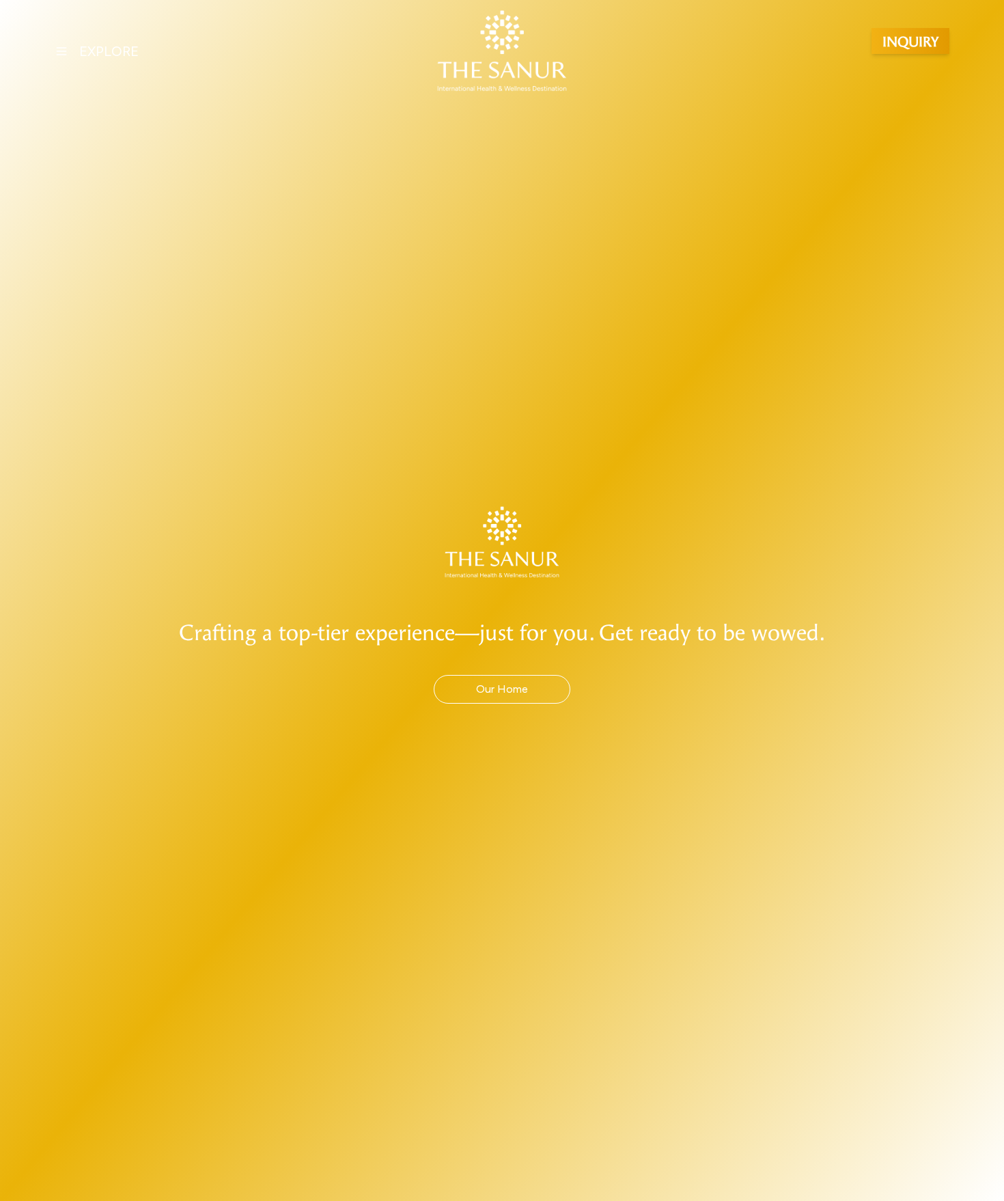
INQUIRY (910, 40)
